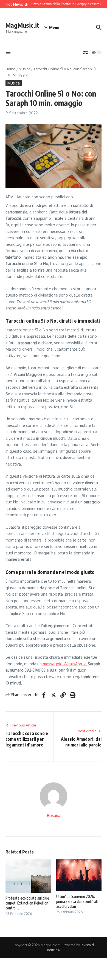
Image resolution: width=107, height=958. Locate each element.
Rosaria (53, 815)
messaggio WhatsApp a (65, 663)
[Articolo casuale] (85, 52)
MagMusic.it (22, 25)
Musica (24, 69)
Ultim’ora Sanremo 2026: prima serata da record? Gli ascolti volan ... (77, 901)
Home (10, 69)
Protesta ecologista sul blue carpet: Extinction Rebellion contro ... (27, 903)
